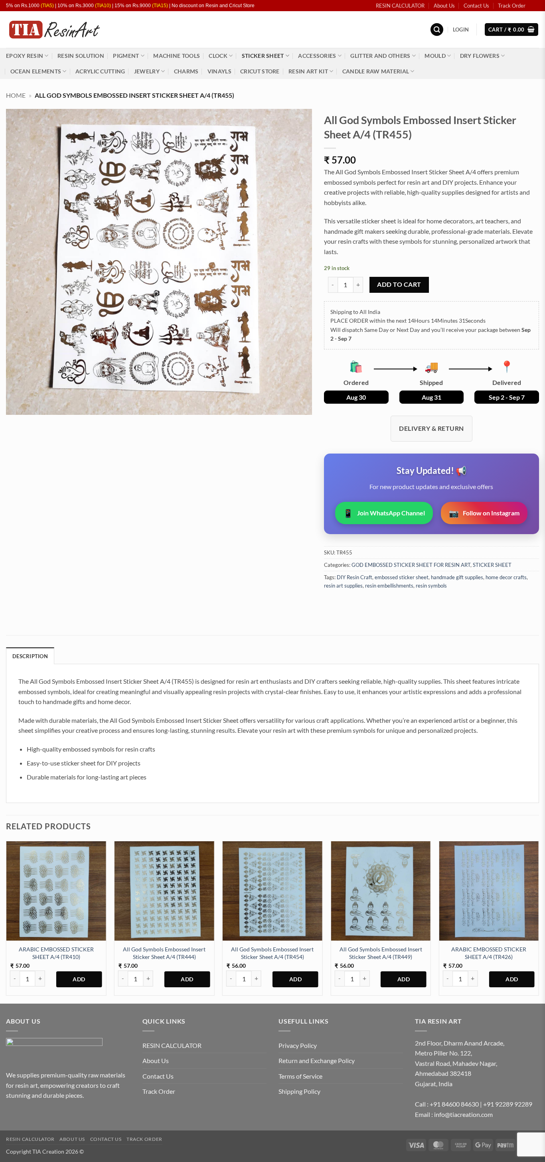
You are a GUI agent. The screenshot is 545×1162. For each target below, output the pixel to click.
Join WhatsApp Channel (384, 513)
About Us (444, 5)
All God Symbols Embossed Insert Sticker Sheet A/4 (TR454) (272, 953)
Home (16, 95)
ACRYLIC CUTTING (100, 71)
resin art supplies (343, 585)
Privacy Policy (297, 1045)
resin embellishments (389, 585)
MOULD (435, 55)
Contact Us (476, 5)
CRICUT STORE (259, 71)
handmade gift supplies (457, 577)
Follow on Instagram (484, 513)
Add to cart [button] (79, 979)
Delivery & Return (431, 428)
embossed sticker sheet (401, 577)
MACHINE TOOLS (176, 55)
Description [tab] (30, 656)
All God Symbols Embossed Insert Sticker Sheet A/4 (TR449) (381, 953)
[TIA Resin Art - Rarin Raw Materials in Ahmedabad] (54, 30)
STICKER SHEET (263, 55)
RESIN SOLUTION (80, 55)
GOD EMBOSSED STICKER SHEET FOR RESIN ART (410, 565)
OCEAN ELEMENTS (35, 71)
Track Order (511, 5)
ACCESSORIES (317, 55)
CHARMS (186, 71)
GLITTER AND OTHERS (380, 55)
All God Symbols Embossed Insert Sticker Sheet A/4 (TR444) (164, 953)
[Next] (539, 921)
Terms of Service (300, 1076)
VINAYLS (219, 71)
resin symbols (431, 585)
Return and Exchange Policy (316, 1060)
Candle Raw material (375, 71)
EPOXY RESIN (24, 55)
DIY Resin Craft (354, 577)
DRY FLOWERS (480, 55)
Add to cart (399, 284)
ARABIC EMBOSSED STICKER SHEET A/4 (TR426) (488, 953)
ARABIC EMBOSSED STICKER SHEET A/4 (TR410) (56, 953)
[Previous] (6, 921)
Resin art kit (308, 71)
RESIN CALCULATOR (400, 5)
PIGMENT (126, 55)
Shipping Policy (299, 1091)
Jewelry (147, 71)
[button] (436, 29)
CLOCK (218, 55)
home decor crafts (506, 577)
